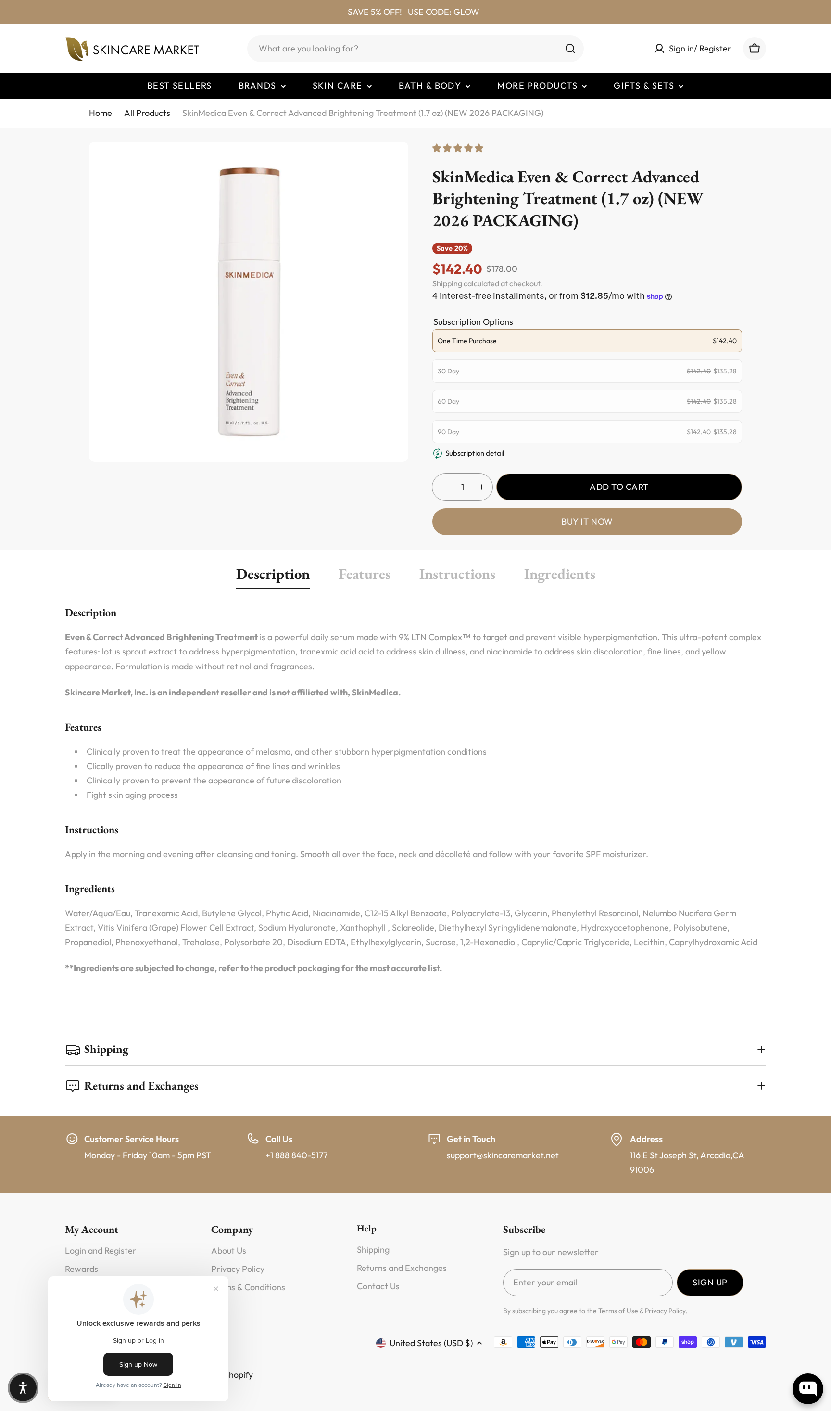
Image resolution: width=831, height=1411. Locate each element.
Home (100, 112)
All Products (147, 112)
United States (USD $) (431, 1342)
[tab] (273, 577)
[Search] (570, 48)
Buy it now (587, 521)
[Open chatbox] (808, 1388)
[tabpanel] (415, 789)
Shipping (447, 283)
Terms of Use (618, 1311)
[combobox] (415, 48)
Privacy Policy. (666, 1311)
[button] (23, 1388)
